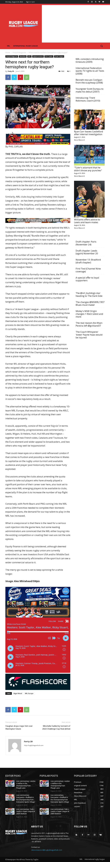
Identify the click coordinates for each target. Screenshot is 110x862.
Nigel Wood (18, 693)
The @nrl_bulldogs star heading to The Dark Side (89, 294)
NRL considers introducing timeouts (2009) (90, 60)
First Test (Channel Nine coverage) (88, 270)
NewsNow (23, 56)
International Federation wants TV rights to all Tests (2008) (90, 70)
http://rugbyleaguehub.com (33, 745)
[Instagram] (92, 1)
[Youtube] (103, 1)
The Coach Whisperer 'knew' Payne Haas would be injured (89, 334)
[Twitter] (95, 1)
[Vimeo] (99, 1)
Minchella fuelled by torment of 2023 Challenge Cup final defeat (56, 727)
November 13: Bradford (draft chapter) (88, 261)
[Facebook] (88, 1)
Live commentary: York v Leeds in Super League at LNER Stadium (25, 811)
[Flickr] (88, 834)
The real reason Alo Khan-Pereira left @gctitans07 (89, 324)
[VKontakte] (100, 834)
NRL (29, 56)
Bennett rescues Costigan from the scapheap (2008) (89, 81)
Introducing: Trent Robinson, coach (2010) (88, 99)
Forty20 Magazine (19, 52)
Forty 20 (11, 71)
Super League (59, 56)
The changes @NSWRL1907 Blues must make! (90, 303)
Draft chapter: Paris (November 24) (86, 243)
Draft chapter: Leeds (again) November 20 (87, 252)
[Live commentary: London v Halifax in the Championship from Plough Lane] (9, 783)
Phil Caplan (49, 56)
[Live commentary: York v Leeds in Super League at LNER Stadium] (9, 811)
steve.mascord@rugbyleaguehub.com (46, 850)
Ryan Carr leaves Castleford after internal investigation (88, 133)
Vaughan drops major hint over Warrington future (19, 727)
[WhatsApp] (26, 77)
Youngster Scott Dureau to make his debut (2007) (89, 90)
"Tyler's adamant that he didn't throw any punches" (88, 169)
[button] (101, 46)
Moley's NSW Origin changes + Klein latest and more (89, 313)
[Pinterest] (20, 77)
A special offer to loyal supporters (87, 279)
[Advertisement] (76, 24)
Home (7, 52)
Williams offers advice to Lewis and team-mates (87, 221)
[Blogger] (76, 834)
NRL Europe (29, 693)
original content (38, 56)
